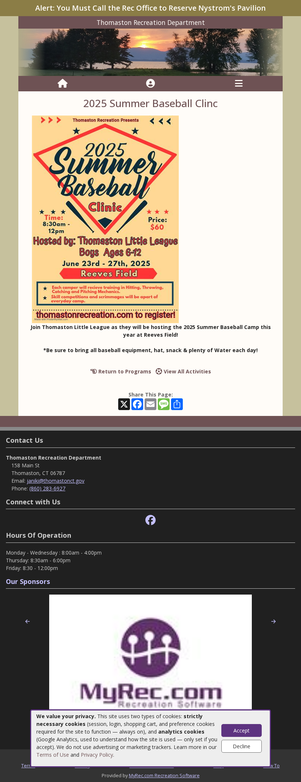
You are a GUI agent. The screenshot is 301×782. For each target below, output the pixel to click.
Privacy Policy (97, 754)
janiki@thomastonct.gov (55, 480)
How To (271, 765)
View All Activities (186, 371)
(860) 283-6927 (47, 488)
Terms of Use (52, 754)
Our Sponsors (28, 581)
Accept (241, 730)
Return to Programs (124, 371)
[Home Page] (63, 83)
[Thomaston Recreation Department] (150, 51)
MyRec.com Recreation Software (164, 775)
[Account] (150, 83)
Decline (241, 746)
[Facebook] (150, 520)
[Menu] (239, 83)
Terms (28, 765)
